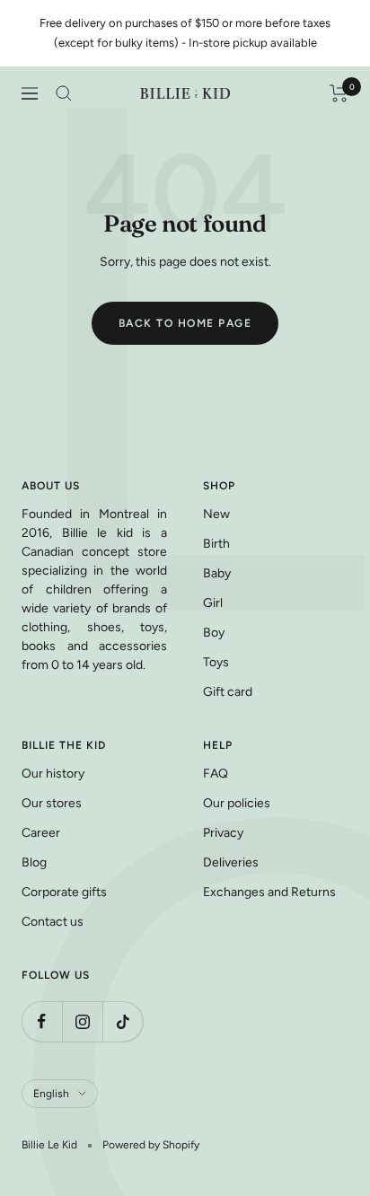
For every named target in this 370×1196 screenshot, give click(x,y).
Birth (216, 543)
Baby (217, 573)
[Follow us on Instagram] (82, 1021)
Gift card (227, 691)
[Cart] (339, 93)
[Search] (64, 93)
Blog (34, 862)
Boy (214, 632)
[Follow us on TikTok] (122, 1021)
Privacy (223, 832)
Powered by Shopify (150, 1145)
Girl (213, 603)
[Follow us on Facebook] (42, 1021)
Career (41, 832)
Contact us (53, 921)
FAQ (215, 773)
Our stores (52, 803)
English (51, 1093)
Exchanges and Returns (269, 892)
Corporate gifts (64, 892)
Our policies (236, 803)
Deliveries (231, 862)
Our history (53, 773)
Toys (216, 662)
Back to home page (185, 323)
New (216, 514)
